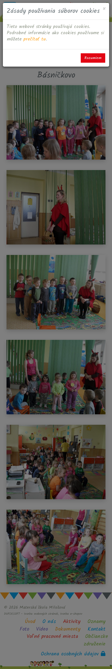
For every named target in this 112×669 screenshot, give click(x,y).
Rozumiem (93, 58)
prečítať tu (34, 39)
